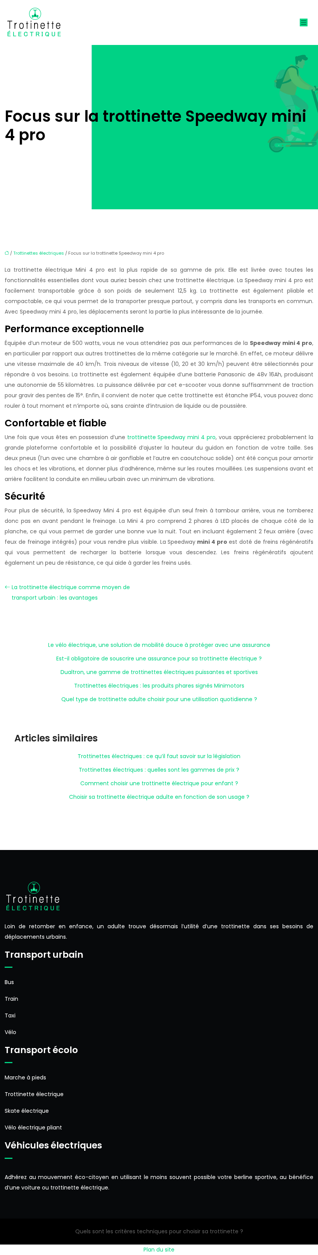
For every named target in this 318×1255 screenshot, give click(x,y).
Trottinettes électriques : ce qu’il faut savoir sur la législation (159, 756)
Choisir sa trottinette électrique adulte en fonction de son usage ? (159, 797)
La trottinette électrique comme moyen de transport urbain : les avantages (71, 592)
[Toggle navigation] (303, 22)
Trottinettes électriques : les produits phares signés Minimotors (159, 686)
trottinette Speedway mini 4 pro (171, 437)
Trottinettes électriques (38, 253)
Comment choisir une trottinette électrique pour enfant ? (159, 783)
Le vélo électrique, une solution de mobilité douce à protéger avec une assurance (159, 645)
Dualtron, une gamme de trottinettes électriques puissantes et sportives (159, 672)
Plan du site (159, 1249)
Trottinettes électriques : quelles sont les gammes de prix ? (159, 770)
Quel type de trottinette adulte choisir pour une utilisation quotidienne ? (159, 699)
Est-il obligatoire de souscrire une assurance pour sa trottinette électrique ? (159, 658)
